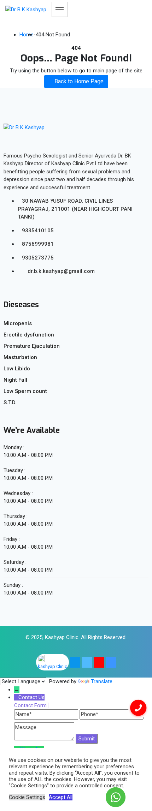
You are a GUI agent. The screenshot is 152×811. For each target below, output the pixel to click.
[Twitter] (87, 662)
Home (26, 34)
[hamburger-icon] (60, 9)
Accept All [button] (60, 797)
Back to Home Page (78, 81)
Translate (101, 681)
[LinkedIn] (111, 662)
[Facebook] (75, 662)
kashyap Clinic (52, 666)
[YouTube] (99, 662)
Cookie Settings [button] (27, 797)
